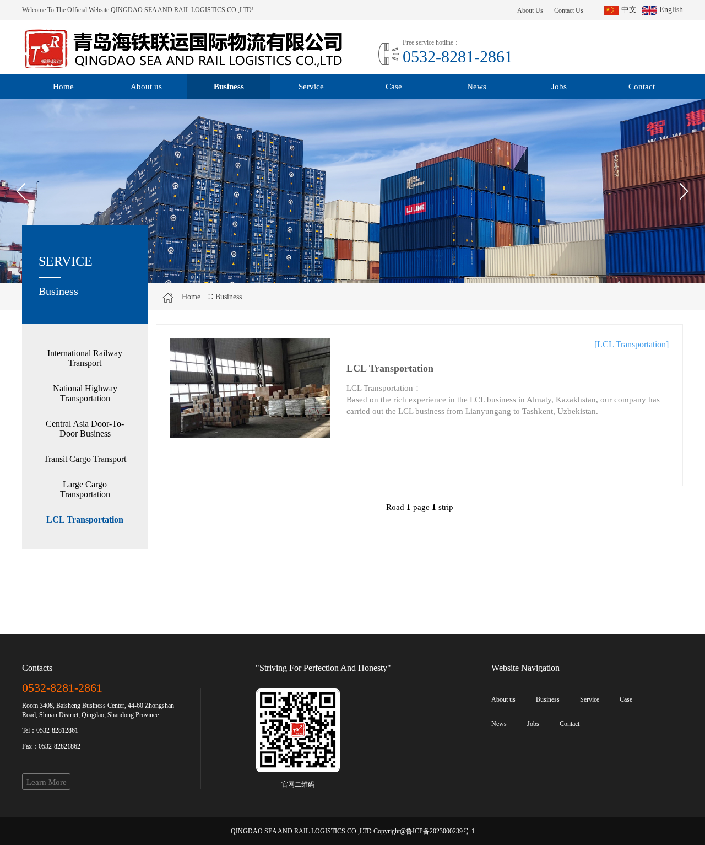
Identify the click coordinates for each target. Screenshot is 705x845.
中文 (629, 10)
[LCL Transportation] (250, 388)
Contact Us (568, 10)
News (476, 86)
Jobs (559, 86)
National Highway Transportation (85, 393)
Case (394, 86)
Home (63, 86)
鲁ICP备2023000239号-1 (440, 831)
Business (229, 86)
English (671, 10)
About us (146, 86)
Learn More (46, 782)
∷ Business (225, 297)
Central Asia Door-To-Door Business (85, 428)
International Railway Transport (84, 358)
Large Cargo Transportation (85, 489)
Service (311, 86)
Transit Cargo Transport (85, 459)
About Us (530, 10)
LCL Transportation (84, 519)
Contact (641, 86)
